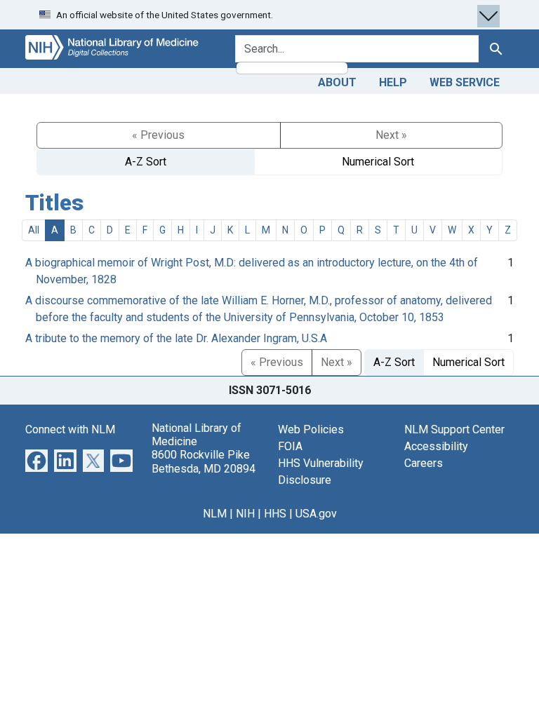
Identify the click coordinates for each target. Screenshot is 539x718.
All (33, 230)
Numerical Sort (378, 161)
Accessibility (436, 446)
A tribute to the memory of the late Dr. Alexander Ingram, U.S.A (176, 338)
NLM (215, 513)
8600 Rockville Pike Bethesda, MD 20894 (203, 461)
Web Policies (311, 429)
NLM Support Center (454, 429)
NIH (245, 513)
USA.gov (316, 513)
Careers (423, 463)
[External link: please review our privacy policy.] (36, 459)
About (337, 82)
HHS (275, 513)
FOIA (290, 446)
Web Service (465, 82)
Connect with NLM (70, 429)
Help (393, 82)
